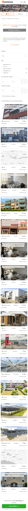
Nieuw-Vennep (16, 18)
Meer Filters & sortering (10, 96)
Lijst (8, 14)
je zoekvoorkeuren (11, 25)
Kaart (20, 14)
